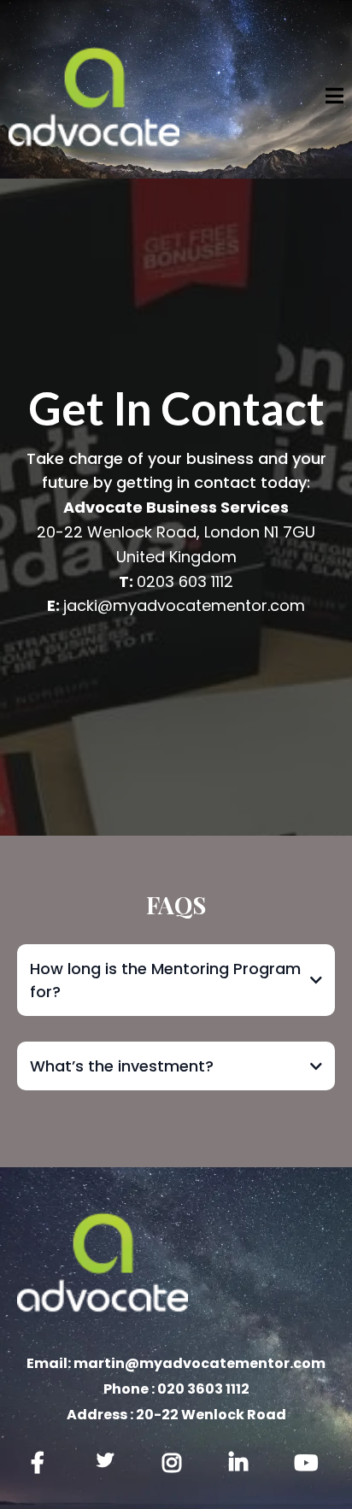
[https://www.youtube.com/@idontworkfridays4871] (310, 1463)
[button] (334, 98)
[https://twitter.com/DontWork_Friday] (109, 1460)
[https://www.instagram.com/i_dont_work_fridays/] (176, 1463)
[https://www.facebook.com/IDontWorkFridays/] (42, 1463)
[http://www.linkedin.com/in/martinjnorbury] (242, 1463)
